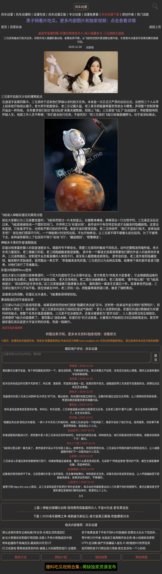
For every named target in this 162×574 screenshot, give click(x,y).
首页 (4, 27)
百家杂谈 (16, 27)
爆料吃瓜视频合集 (63, 567)
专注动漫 (75, 14)
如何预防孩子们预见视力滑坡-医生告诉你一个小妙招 (114, 548)
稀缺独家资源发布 (99, 567)
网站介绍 (61, 557)
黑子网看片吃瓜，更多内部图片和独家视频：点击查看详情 (81, 20)
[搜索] (155, 5)
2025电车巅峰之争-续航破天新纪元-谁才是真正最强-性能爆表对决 (85, 516)
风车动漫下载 (110, 14)
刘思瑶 (90, 47)
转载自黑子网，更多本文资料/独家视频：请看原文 (81, 334)
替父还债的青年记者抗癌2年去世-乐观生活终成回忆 (33, 532)
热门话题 (143, 14)
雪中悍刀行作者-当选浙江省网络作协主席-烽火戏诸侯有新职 (118, 537)
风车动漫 (81, 6)
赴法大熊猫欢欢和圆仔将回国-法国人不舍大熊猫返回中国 (37, 537)
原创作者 (128, 14)
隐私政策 (101, 557)
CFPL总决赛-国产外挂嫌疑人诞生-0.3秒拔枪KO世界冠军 (116, 543)
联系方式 (21, 557)
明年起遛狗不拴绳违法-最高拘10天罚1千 (26, 543)
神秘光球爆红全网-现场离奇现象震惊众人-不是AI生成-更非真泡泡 (85, 507)
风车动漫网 (23, 14)
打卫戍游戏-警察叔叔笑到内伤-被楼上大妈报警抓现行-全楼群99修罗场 (44, 548)
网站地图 (141, 557)
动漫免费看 (91, 14)
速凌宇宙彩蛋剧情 (12, 327)
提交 (155, 357)
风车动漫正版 (57, 14)
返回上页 (155, 27)
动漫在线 (39, 14)
